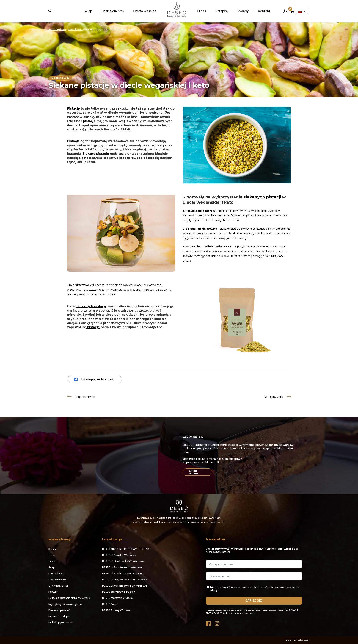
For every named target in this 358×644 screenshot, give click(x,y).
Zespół (52, 561)
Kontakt (264, 11)
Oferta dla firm (113, 11)
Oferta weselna (144, 11)
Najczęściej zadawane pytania (65, 604)
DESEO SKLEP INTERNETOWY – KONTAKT (126, 549)
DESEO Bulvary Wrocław (116, 610)
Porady (243, 11)
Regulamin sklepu (58, 616)
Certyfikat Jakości (58, 585)
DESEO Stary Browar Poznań (118, 591)
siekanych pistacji (262, 197)
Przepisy (221, 11)
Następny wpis (273, 396)
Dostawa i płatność (59, 610)
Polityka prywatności (60, 622)
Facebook (208, 622)
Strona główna (57, 29)
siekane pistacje (230, 228)
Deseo (52, 549)
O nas (201, 11)
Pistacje (73, 108)
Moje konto (285, 9)
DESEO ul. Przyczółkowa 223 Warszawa (124, 579)
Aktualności (75, 29)
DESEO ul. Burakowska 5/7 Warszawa (123, 561)
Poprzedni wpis (85, 396)
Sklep (88, 11)
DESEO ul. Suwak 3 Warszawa (119, 555)
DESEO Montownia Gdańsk (117, 598)
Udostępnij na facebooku (98, 379)
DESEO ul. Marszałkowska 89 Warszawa (124, 585)
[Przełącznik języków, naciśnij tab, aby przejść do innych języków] (302, 11)
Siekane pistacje (95, 153)
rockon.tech (303, 639)
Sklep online (193, 472)
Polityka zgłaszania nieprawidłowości (69, 598)
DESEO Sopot (109, 604)
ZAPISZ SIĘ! (254, 600)
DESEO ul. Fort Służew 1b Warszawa (122, 567)
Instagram (217, 622)
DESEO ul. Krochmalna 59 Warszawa (123, 573)
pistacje (89, 121)
